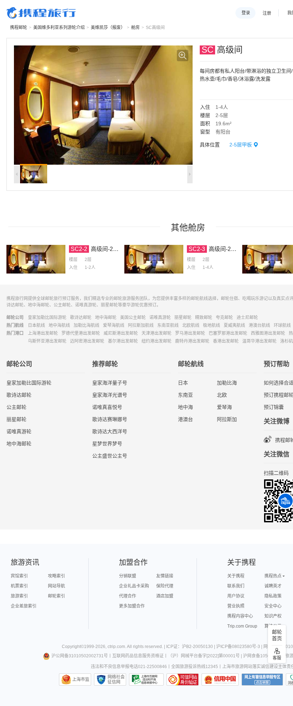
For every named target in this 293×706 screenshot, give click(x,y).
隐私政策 (273, 596)
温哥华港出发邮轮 (259, 341)
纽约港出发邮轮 (156, 341)
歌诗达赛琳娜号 (109, 419)
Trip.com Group (242, 626)
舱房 (135, 27)
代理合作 (127, 596)
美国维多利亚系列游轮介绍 (59, 27)
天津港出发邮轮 (156, 333)
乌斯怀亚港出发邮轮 (47, 341)
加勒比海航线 (86, 325)
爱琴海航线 (113, 325)
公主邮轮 (16, 407)
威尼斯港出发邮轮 (121, 333)
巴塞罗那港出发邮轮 (228, 333)
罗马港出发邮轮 (190, 333)
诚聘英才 (273, 586)
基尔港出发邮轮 (123, 341)
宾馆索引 (19, 576)
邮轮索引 (56, 596)
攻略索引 (56, 576)
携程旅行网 (41, 13)
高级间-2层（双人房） (119, 249)
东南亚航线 (168, 325)
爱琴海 (224, 407)
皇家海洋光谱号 (109, 395)
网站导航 (56, 586)
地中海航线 (59, 325)
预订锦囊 (274, 407)
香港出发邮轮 (226, 341)
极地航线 (211, 325)
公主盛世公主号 (109, 456)
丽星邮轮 (183, 317)
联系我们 (235, 586)
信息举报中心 (146, 679)
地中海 (185, 407)
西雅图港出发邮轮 (268, 333)
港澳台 (185, 419)
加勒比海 (227, 383)
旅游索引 (19, 596)
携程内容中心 (240, 616)
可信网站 (183, 679)
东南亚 (185, 395)
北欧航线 (190, 325)
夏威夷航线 (234, 325)
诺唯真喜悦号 (107, 407)
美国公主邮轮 (133, 317)
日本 (183, 383)
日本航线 (36, 325)
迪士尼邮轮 (247, 317)
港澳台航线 (259, 325)
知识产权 (273, 616)
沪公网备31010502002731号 (79, 655)
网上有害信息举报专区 (262, 679)
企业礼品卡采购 (134, 586)
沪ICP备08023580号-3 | (239, 646)
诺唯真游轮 (160, 317)
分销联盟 (127, 576)
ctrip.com (116, 646)
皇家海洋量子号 (109, 383)
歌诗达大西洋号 (109, 431)
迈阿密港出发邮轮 (87, 341)
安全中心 (273, 606)
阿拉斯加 (227, 419)
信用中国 (220, 679)
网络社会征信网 (116, 679)
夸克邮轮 (224, 317)
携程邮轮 (18, 27)
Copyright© (73, 646)
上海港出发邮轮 (43, 333)
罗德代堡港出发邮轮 (80, 333)
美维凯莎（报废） (108, 27)
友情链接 (164, 576)
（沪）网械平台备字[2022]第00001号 (204, 655)
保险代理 (164, 586)
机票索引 (19, 586)
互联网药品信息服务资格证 (138, 655)
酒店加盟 (164, 596)
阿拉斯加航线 (141, 325)
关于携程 (235, 576)
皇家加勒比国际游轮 (47, 317)
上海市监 (80, 679)
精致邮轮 (203, 317)
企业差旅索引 (23, 606)
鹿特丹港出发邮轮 (192, 341)
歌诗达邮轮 (80, 317)
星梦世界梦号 (107, 443)
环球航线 (282, 325)
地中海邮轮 (105, 317)
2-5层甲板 (240, 145)
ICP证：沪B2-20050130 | (191, 646)
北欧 (222, 395)
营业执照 (235, 606)
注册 (267, 13)
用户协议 (235, 596)
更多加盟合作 (132, 606)
